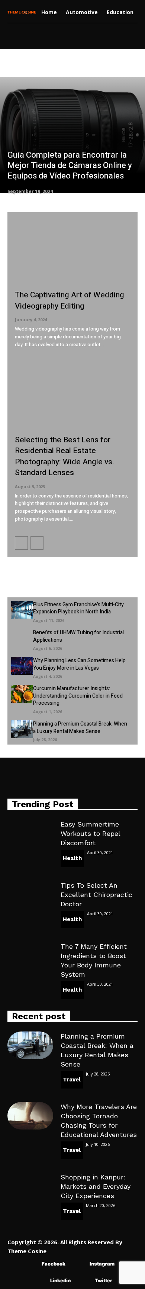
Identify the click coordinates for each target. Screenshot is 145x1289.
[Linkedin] (39, 1280)
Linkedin (60, 1280)
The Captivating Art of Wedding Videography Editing (69, 300)
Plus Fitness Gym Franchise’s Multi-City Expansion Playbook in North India (78, 608)
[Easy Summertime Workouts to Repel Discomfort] (30, 833)
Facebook (53, 1264)
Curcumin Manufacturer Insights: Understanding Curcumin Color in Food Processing (78, 696)
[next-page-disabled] (37, 543)
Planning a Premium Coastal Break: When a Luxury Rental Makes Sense (80, 727)
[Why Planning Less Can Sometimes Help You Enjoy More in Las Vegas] (22, 666)
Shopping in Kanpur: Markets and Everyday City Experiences (95, 1186)
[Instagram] (78, 1263)
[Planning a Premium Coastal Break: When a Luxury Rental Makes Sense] (22, 729)
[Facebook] (30, 1263)
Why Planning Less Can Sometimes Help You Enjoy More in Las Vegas (79, 664)
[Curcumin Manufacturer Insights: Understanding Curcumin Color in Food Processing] (22, 694)
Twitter (103, 1280)
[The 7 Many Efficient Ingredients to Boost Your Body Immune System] (30, 955)
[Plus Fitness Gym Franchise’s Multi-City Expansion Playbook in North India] (22, 610)
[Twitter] (83, 1280)
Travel (72, 1079)
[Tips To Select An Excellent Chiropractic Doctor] (30, 894)
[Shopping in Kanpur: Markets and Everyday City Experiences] (30, 1186)
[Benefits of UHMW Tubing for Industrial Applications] (22, 638)
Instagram (102, 1264)
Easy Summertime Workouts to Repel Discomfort (90, 833)
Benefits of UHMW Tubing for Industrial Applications (78, 636)
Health (72, 858)
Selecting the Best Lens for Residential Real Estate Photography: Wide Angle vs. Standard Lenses (64, 456)
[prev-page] (21, 543)
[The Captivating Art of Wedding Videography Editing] (72, 251)
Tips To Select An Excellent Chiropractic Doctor (96, 894)
